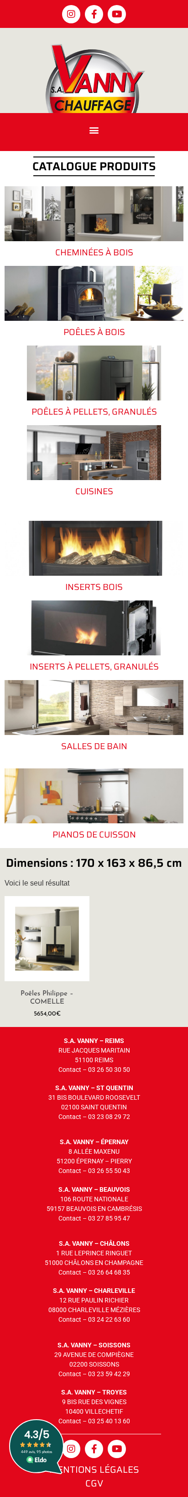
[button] (94, 129)
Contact (69, 1069)
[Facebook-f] (94, 14)
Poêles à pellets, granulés (94, 411)
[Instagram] (71, 14)
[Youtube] (117, 14)
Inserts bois (94, 587)
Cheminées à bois (94, 252)
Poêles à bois (94, 332)
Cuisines (94, 491)
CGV (94, 1483)
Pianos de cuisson (94, 834)
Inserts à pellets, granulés (94, 666)
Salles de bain (94, 746)
